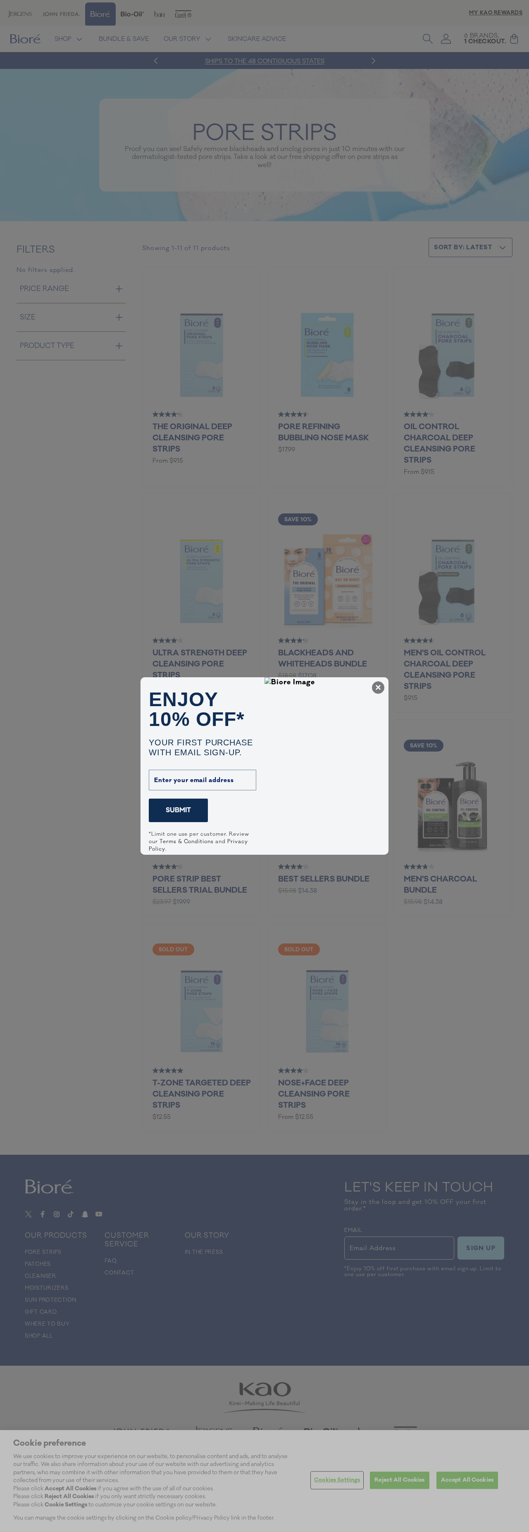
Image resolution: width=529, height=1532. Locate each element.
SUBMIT (178, 810)
